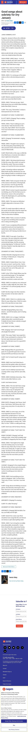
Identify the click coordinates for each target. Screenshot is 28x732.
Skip (14, 725)
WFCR (7, 658)
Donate (23, 2)
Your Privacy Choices (14, 729)
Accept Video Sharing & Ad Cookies (14, 721)
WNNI (21, 658)
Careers (4, 674)
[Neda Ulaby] (4, 579)
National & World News (9, 566)
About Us (5, 665)
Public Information (7, 684)
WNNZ (10, 658)
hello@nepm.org (9, 662)
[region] (14, 709)
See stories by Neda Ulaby (16, 581)
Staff (4, 677)
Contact (4, 668)
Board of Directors (7, 681)
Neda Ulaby (9, 20)
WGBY (4, 658)
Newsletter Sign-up (7, 671)
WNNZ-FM (17, 658)
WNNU (13, 658)
